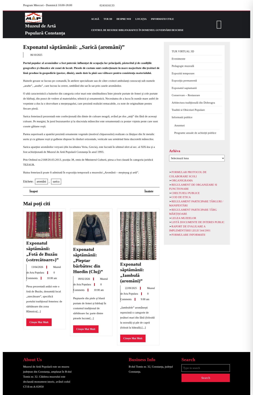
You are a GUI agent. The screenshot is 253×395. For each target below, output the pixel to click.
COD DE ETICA (181, 197)
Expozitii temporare (183, 73)
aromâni (41, 181)
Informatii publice (182, 117)
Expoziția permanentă (184, 80)
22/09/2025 (131, 288)
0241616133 (107, 5)
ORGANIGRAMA (182, 180)
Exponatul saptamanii (184, 88)
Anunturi (179, 125)
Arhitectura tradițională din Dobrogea (193, 102)
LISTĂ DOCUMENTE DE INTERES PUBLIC (198, 222)
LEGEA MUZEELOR (184, 218)
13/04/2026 (37, 267)
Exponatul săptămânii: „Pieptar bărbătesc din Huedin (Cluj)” (88, 260)
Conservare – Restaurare (186, 95)
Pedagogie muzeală (183, 65)
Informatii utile (162, 19)
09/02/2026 (84, 279)
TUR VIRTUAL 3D (183, 51)
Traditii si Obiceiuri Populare (188, 109)
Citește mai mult (40, 323)
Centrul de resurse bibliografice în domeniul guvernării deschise (137, 30)
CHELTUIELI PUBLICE (186, 193)
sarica (56, 181)
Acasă (95, 19)
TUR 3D (108, 19)
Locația (141, 19)
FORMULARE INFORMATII (188, 234)
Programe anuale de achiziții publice (195, 132)
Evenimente (178, 58)
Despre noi (123, 19)
